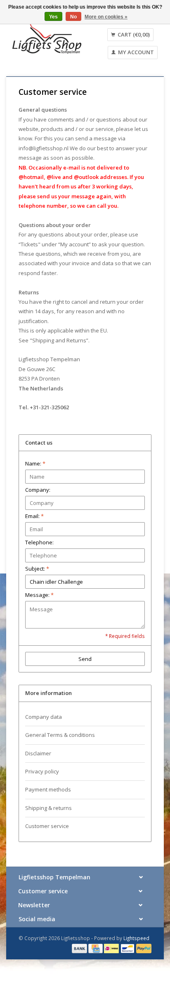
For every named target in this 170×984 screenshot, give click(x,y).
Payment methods (48, 789)
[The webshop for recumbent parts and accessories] (46, 38)
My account (135, 52)
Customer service (47, 826)
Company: (37, 489)
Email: (34, 516)
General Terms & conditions (60, 735)
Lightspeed (136, 938)
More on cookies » (106, 17)
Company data (43, 716)
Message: (39, 595)
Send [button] (85, 659)
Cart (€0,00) (133, 34)
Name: (35, 463)
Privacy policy (42, 771)
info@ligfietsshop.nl (43, 148)
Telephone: (39, 542)
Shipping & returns (48, 808)
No (73, 17)
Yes (53, 17)
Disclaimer (38, 753)
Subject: (37, 568)
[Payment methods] (80, 948)
